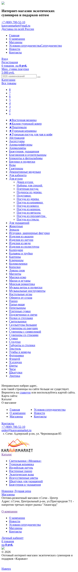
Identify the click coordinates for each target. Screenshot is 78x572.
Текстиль (15, 348)
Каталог (7, 454)
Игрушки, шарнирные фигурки (29, 233)
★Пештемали (18, 127)
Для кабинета (18, 175)
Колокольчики (18, 263)
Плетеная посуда (28, 188)
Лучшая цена (22, 491)
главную (25, 392)
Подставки (24, 195)
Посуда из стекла (28, 219)
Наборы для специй (30, 185)
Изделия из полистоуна (24, 246)
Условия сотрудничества (25, 45)
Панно (13, 301)
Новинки (7, 491)
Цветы (13, 365)
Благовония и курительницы (27, 154)
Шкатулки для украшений (26, 481)
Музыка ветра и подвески (25, 287)
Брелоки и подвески (22, 161)
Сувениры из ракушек (23, 328)
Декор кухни (25, 182)
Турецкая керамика (21, 464)
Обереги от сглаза (20, 297)
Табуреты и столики (22, 345)
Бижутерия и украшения (25, 484)
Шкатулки (15, 372)
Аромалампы (17, 148)
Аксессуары (17, 141)
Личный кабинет (12, 538)
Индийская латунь (21, 467)
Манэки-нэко (17, 277)
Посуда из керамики (30, 202)
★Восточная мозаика (23, 120)
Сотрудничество (51, 45)
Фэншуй (14, 358)
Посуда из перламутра (32, 216)
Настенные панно (20, 471)
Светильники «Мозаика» (25, 460)
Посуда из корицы (29, 209)
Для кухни (16, 178)
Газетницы (16, 168)
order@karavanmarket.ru (16, 430)
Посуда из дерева (28, 199)
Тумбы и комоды (20, 352)
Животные (16, 226)
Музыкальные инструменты (27, 290)
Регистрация (10, 62)
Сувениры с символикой (25, 331)
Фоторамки (16, 355)
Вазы (12, 165)
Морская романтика (22, 284)
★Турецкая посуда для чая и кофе (30, 134)
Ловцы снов (17, 270)
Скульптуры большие (23, 324)
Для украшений (19, 222)
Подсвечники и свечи (23, 314)
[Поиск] (38, 77)
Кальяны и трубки (21, 253)
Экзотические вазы (21, 474)
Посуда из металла (29, 212)
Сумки (13, 338)
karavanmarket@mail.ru (16, 25)
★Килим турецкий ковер (25, 123)
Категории (8, 79)
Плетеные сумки (20, 311)
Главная (14, 35)
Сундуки (15, 341)
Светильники (18, 321)
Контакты (15, 52)
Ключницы (16, 260)
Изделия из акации (21, 236)
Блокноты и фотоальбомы (26, 158)
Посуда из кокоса (28, 205)
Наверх (6, 568)
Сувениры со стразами (23, 335)
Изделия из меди (20, 243)
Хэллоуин (15, 362)
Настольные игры (20, 294)
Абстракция (16, 137)
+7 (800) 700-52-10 (13, 22)
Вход (5, 58)
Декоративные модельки (25, 171)
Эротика (14, 375)
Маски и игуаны (19, 280)
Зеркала (14, 229)
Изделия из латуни (21, 239)
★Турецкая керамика (23, 130)
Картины (15, 256)
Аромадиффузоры (20, 144)
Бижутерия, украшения (24, 151)
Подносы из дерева (29, 192)
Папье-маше (17, 304)
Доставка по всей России (18, 29)
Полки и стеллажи (21, 318)
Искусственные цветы (23, 477)
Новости (14, 49)
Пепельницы (17, 307)
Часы (12, 369)
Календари (16, 250)
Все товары (9, 83)
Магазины (15, 42)
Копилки (15, 267)
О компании (17, 38)
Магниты (15, 273)
